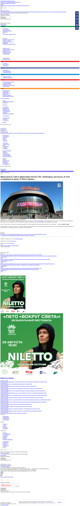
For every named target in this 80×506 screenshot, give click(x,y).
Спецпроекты (19, 5)
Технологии (5, 162)
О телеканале (6, 419)
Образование (6, 146)
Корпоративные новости (8, 101)
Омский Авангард (15, 245)
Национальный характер (8, 96)
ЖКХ (4, 145)
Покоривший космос (7, 30)
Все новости (5, 428)
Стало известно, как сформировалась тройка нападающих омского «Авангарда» (17, 235)
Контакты (54, 11)
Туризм (4, 158)
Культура (5, 139)
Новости (14, 5)
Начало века (5, 94)
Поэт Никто (5, 28)
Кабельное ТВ (6, 109)
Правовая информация (61, 11)
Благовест (5, 38)
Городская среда (6, 154)
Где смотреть (5, 107)
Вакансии (5, 102)
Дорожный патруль (7, 72)
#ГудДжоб (5, 65)
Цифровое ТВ (6, 110)
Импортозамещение (7, 156)
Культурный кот (6, 92)
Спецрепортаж (6, 53)
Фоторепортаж (6, 164)
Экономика (5, 143)
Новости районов (6, 155)
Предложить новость (4, 10)
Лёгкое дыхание (6, 90)
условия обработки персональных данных (46, 502)
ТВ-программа (6, 418)
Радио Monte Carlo (35, 11)
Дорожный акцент (7, 71)
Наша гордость (6, 48)
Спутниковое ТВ (6, 111)
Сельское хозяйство (7, 150)
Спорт (4, 138)
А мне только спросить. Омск (9, 34)
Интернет (5, 112)
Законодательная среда (8, 77)
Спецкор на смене (7, 84)
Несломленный (6, 29)
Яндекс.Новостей (19, 238)
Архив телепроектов (4, 98)
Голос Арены (6, 64)
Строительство (6, 144)
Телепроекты (9, 5)
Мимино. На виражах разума (9, 44)
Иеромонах (5, 42)
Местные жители (6, 59)
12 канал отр (5, 120)
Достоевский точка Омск (8, 81)
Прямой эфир (3, 5)
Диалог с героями (7, 40)
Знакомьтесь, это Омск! (8, 41)
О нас (50, 11)
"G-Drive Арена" (7, 245)
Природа (5, 151)
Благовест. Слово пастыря (8, 39)
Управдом (5, 32)
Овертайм (5, 63)
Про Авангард (42, 11)
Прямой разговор (6, 52)
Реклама (47, 11)
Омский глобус (6, 50)
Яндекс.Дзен (13, 241)
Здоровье (5, 147)
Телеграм (12, 243)
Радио (28, 5)
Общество (5, 137)
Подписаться (3, 17)
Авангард (24, 5)
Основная (5, 119)
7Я (3, 33)
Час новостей (15, 11)
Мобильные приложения (8, 113)
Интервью (5, 161)
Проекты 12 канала (7, 51)
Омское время (6, 86)
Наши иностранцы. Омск (8, 49)
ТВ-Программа (27, 11)
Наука (4, 159)
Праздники (5, 148)
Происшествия (6, 160)
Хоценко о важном (7, 76)
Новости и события (7, 378)
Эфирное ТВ (5, 108)
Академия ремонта (7, 83)
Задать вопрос (3, 455)
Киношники (5, 91)
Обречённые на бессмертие (9, 85)
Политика (5, 140)
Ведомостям (41, 220)
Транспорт (5, 152)
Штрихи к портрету (7, 95)
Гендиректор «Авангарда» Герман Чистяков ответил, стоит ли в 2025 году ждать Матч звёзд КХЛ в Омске (23, 234)
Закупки (5, 438)
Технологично (6, 58)
